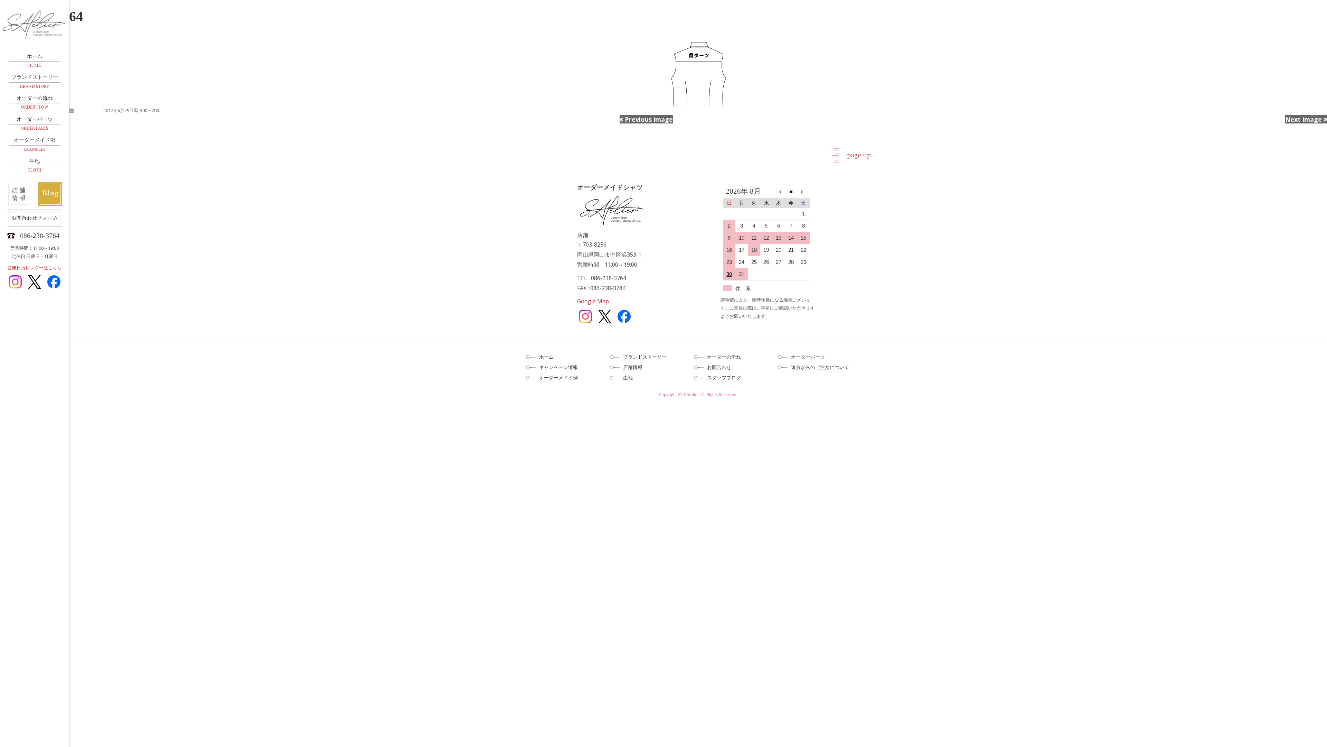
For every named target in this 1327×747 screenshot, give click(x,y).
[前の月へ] (778, 191)
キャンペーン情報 (558, 367)
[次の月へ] (803, 191)
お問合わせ (719, 367)
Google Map (593, 301)
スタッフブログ (724, 377)
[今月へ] (791, 191)
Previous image (649, 119)
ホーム (35, 61)
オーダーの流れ (35, 102)
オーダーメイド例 (34, 144)
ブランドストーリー (34, 81)
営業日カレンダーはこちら (35, 268)
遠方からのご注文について (820, 367)
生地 (34, 165)
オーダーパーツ (35, 124)
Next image (1303, 119)
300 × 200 (149, 110)
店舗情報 (632, 367)
